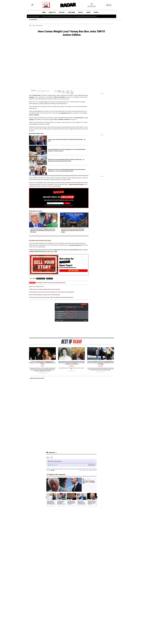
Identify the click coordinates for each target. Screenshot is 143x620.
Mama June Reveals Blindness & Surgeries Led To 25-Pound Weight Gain (44, 294)
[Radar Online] (68, 5)
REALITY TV (52, 12)
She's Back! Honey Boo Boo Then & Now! (40, 240)
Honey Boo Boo (39, 25)
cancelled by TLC (65, 113)
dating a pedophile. (34, 114)
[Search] (32, 5)
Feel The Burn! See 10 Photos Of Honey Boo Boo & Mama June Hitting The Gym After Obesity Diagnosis (51, 297)
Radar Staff (33, 90)
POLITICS (62, 12)
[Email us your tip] (46, 7)
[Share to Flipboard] (68, 91)
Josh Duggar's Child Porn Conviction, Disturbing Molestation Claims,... (51, 282)
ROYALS (80, 12)
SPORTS (96, 12)
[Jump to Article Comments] (55, 91)
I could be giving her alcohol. (76, 184)
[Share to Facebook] (59, 91)
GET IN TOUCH (73, 271)
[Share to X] (63, 91)
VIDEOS (88, 12)
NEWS (44, 12)
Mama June (49, 278)
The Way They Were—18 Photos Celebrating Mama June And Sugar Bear (44, 289)
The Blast (31, 97)
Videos (33, 25)
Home (30, 25)
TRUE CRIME (71, 12)
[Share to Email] (72, 91)
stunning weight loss (75, 245)
